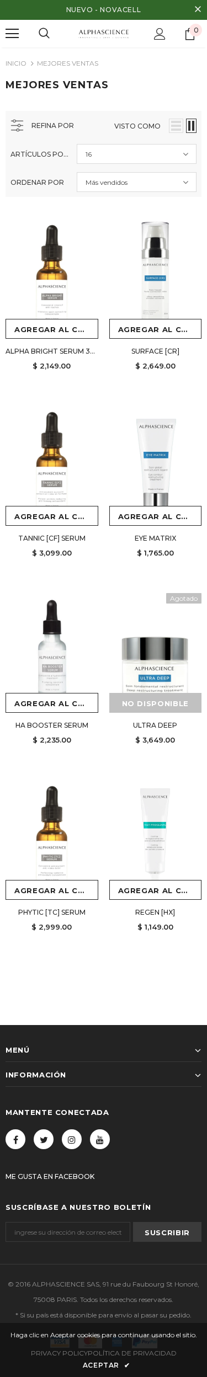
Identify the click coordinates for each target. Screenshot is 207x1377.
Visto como (137, 126)
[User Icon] (160, 34)
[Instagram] (72, 1139)
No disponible (155, 703)
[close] (197, 9)
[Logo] (103, 33)
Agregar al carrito (56, 329)
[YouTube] (100, 1139)
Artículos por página (39, 154)
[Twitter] (44, 1139)
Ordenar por (37, 182)
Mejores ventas (67, 63)
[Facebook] (15, 1139)
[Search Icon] (44, 33)
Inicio (16, 63)
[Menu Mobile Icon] (12, 33)
